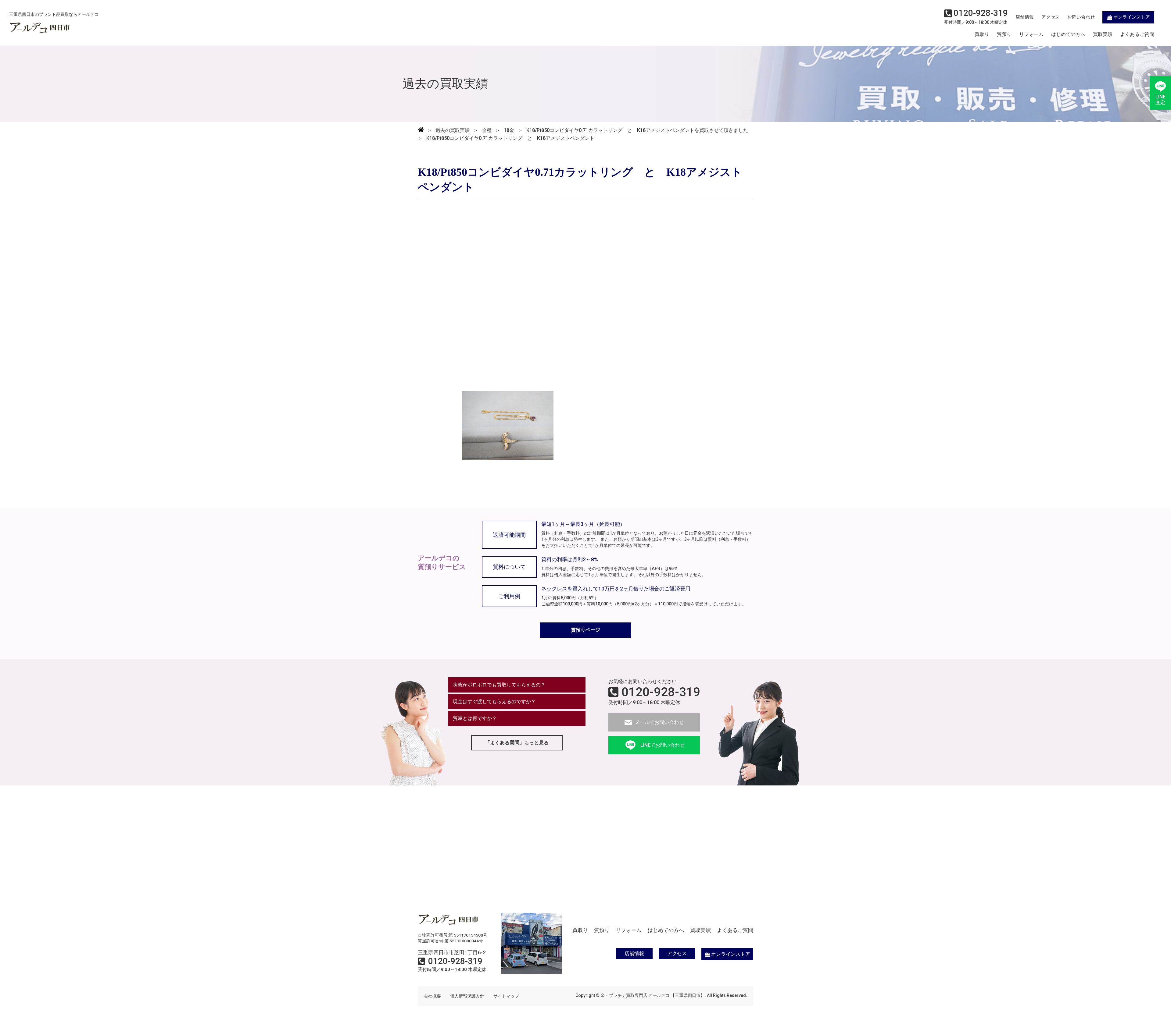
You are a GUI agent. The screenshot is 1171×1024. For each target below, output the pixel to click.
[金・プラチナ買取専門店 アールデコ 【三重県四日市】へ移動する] (421, 130)
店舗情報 (1024, 17)
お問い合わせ (1081, 17)
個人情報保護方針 (467, 996)
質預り (1004, 34)
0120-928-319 (660, 692)
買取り (982, 34)
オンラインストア (1131, 17)
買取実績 (1102, 34)
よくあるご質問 (1137, 34)
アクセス (1050, 17)
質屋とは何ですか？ (475, 718)
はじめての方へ (1068, 34)
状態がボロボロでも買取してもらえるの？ (499, 685)
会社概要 (432, 996)
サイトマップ (506, 996)
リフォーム (1031, 34)
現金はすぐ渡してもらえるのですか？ (494, 701)
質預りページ (585, 630)
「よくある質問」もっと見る (517, 743)
